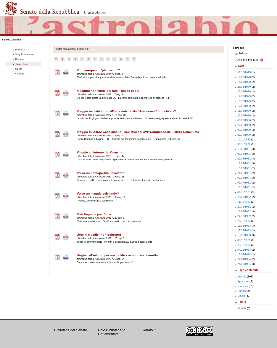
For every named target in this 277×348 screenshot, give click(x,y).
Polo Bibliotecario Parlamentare (111, 332)
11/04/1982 (244, 201)
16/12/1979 (244, 101)
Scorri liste (22, 64)
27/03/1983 (244, 230)
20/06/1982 (244, 206)
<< (56, 58)
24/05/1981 (244, 173)
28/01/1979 (244, 86)
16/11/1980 (244, 139)
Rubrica (242, 291)
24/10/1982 (244, 216)
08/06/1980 (244, 120)
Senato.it (148, 330)
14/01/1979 (244, 82)
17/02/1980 (244, 106)
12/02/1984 (244, 254)
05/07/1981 (244, 182)
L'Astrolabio (15, 40)
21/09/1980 (244, 134)
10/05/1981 (244, 168)
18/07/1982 (244, 211)
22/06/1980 (244, 125)
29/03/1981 (244, 158)
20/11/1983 (244, 244)
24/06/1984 (244, 264)
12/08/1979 (244, 96)
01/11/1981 (244, 192)
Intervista (242, 286)
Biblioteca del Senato (70, 330)
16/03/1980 (244, 110)
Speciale (242, 281)
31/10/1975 (244, 72)
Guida (18, 69)
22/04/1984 (244, 259)
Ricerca (19, 59)
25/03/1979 (244, 91)
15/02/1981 (244, 149)
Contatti (19, 73)
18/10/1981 (244, 187)
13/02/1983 (244, 225)
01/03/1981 (244, 153)
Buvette (241, 308)
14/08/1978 (244, 77)
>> (134, 58)
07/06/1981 (244, 177)
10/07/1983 (244, 235)
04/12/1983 (244, 249)
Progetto (19, 49)
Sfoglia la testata (24, 54)
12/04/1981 (244, 163)
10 (121, 58)
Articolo (241, 276)
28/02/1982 (244, 196)
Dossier (241, 295)
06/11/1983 (244, 240)
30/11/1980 (244, 144)
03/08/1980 (244, 129)
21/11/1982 (244, 220)
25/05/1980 (244, 115)
